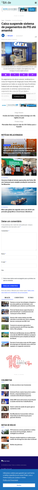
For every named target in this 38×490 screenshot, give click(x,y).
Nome (3, 254)
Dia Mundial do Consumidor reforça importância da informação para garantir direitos (22, 415)
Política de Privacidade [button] (10, 480)
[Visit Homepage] (9, 3)
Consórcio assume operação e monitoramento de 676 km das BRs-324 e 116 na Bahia (22, 327)
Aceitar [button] (19, 485)
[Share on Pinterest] (24, 74)
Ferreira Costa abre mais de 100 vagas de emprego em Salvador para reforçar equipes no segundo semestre (23, 344)
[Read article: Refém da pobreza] (5, 446)
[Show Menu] (36, 3)
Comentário (5, 231)
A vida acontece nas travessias (20, 385)
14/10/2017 (19, 36)
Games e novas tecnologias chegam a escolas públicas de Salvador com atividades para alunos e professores (22, 304)
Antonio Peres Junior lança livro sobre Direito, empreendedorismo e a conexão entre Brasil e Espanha (22, 393)
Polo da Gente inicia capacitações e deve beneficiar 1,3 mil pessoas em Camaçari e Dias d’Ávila (22, 311)
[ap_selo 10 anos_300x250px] (19, 361)
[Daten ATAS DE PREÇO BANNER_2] (19, 105)
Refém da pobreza (16, 444)
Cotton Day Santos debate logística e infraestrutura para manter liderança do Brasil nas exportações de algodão (19, 150)
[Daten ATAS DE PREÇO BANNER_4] (19, 9)
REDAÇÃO (10, 36)
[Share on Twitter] (15, 74)
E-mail (3, 262)
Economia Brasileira (17, 20)
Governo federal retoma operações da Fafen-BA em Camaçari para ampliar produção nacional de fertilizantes (18, 182)
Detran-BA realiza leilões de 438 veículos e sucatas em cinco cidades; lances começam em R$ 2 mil (22, 319)
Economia (8, 20)
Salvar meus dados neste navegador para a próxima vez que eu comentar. (19, 279)
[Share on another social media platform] (32, 74)
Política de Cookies (13, 477)
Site (2, 270)
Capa (2, 20)
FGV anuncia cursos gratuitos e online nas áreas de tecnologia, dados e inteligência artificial (22, 431)
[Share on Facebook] (5, 74)
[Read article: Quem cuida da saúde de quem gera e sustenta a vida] (5, 408)
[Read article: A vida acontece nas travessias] (5, 386)
